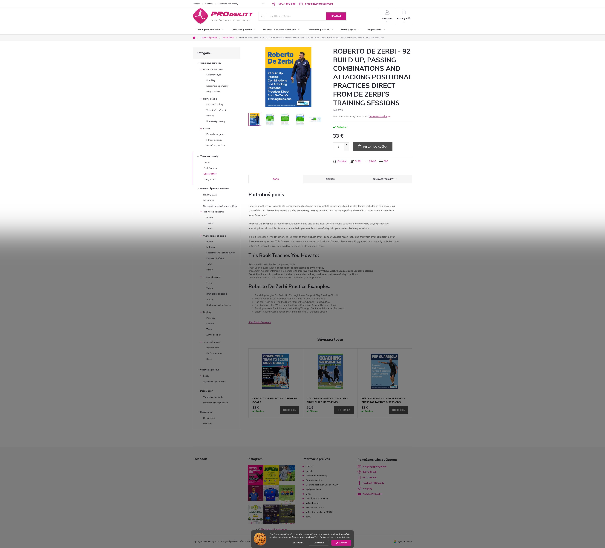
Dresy (209, 282)
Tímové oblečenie (211, 276)
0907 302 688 (369, 472)
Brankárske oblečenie (216, 293)
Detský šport (206, 390)
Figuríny (210, 115)
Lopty (206, 375)
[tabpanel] (276, 383)
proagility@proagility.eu (374, 466)
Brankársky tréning (215, 121)
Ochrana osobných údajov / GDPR (322, 484)
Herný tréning (210, 98)
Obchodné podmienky (228, 3)
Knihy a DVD (210, 179)
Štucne (209, 299)
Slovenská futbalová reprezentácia (220, 206)
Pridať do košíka (375, 147)
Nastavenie (297, 542)
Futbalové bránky (214, 104)
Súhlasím (343, 542)
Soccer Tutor (210, 173)
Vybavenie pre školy (213, 397)
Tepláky (210, 222)
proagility (367, 488)
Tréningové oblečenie (213, 211)
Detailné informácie (378, 116)
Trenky (209, 288)
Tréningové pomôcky (210, 62)
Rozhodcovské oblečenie (218, 305)
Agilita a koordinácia (213, 69)
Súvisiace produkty (383, 179)
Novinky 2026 (210, 194)
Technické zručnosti (216, 110)
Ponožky (210, 317)
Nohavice (210, 247)
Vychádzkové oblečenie (214, 235)
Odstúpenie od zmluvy (317, 498)
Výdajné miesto (313, 489)
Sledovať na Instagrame (274, 529)
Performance (212, 347)
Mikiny (209, 269)
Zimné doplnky (213, 334)
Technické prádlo (211, 342)
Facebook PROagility (373, 483)
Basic (209, 359)
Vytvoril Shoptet (405, 541)
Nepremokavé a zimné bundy (220, 252)
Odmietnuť (319, 542)
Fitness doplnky (214, 139)
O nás (308, 493)
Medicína (207, 423)
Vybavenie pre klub (209, 369)
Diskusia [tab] (330, 179)
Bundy (209, 217)
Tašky (209, 329)
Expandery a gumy (215, 134)
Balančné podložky (215, 145)
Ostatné (210, 323)
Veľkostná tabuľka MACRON (319, 512)
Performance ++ (214, 353)
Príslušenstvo (210, 168)
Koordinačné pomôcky (217, 85)
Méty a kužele (213, 91)
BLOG (308, 516)
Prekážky (210, 80)
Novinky (209, 3)
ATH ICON (208, 200)
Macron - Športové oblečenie (214, 188)
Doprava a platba (314, 480)
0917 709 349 (369, 477)
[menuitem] (210, 30)
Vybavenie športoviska (214, 381)
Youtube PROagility (372, 494)
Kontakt (196, 3)
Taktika (207, 162)
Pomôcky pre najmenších (215, 402)
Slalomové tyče (213, 74)
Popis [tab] (276, 179)
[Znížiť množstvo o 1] (346, 149)
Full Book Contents (260, 322)
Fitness (206, 128)
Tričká (209, 228)
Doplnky (207, 312)
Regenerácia (206, 411)
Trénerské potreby (209, 156)
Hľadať (336, 16)
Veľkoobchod (312, 503)
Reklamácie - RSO (315, 507)
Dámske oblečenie (215, 258)
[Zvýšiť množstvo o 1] (346, 145)
